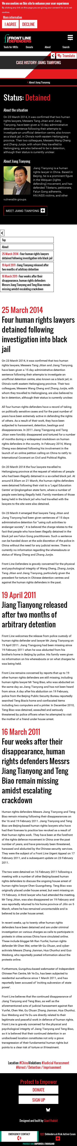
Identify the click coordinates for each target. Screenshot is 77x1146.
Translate (68, 55)
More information (12, 17)
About (5, 247)
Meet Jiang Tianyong (22, 211)
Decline (28, 24)
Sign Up (38, 1100)
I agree (10, 24)
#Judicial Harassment (55, 1063)
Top (4, 240)
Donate (29, 47)
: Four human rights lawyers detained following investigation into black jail (27, 256)
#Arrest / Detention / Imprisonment (38, 1067)
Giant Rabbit (51, 1120)
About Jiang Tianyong (39, 82)
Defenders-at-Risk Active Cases (58, 1134)
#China (23, 1063)
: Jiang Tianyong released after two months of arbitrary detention (25, 267)
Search (65, 47)
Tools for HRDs (11, 47)
